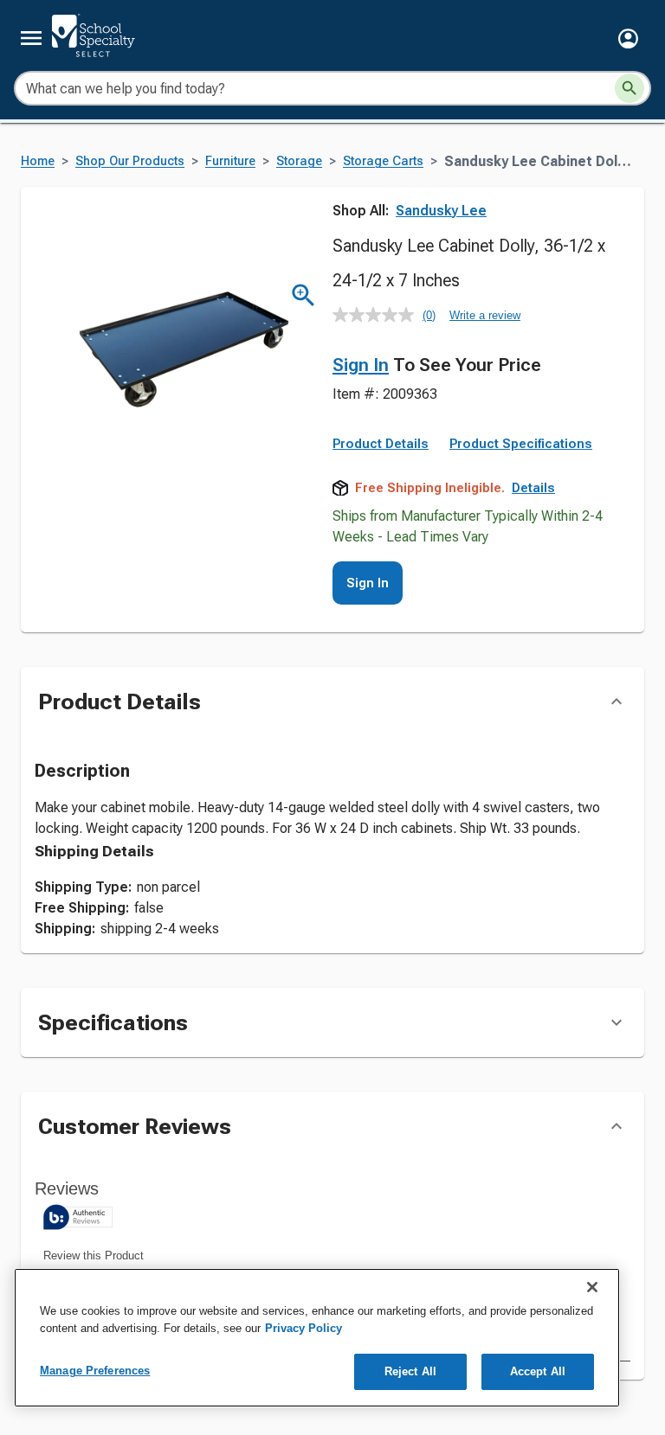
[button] (628, 38)
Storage (299, 161)
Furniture (230, 161)
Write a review (484, 315)
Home (38, 161)
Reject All (410, 1371)
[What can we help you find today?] (629, 88)
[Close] (592, 1287)
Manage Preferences (95, 1370)
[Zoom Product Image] (303, 295)
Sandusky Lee (441, 210)
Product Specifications (520, 444)
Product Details (380, 444)
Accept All (537, 1371)
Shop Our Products (129, 161)
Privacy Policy (303, 1328)
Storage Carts (383, 161)
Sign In (360, 365)
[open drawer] (31, 38)
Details (533, 488)
